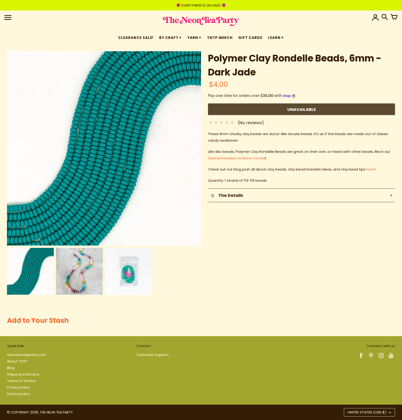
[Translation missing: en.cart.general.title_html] (394, 17)
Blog (10, 367)
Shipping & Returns (23, 374)
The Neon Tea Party (56, 412)
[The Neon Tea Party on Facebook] (361, 358)
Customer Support (152, 354)
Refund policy (18, 393)
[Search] (384, 17)
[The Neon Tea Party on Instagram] (381, 358)
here (370, 169)
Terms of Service (21, 380)
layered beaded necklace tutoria (236, 158)
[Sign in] (375, 17)
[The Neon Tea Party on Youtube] (391, 358)
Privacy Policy (18, 387)
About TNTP (17, 361)
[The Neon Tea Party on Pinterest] (371, 358)
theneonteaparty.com (26, 354)
